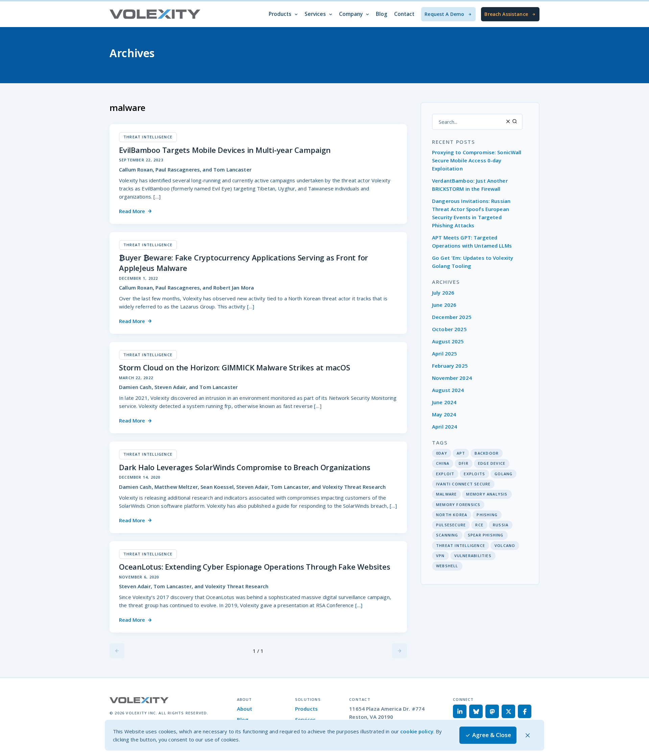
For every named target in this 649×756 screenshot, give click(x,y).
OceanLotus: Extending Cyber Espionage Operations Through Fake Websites (254, 567)
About (245, 708)
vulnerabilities (472, 555)
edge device (491, 463)
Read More (132, 211)
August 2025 (448, 341)
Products (306, 708)
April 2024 (444, 426)
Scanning (447, 534)
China (442, 463)
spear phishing (486, 534)
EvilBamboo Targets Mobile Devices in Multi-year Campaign (225, 150)
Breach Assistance (506, 14)
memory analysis (486, 494)
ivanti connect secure (463, 483)
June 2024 (444, 402)
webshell (447, 565)
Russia (500, 524)
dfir (463, 463)
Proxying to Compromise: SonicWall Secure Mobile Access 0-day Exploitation (477, 160)
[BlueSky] (476, 711)
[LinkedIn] (459, 711)
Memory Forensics (458, 504)
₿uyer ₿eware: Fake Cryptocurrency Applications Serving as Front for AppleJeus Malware (243, 262)
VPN (440, 555)
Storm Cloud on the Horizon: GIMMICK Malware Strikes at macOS (234, 367)
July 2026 (443, 292)
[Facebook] (524, 711)
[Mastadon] (492, 711)
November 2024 (452, 377)
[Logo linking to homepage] (155, 14)
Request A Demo (444, 14)
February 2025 (450, 365)
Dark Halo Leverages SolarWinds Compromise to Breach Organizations (244, 467)
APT (461, 453)
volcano (505, 545)
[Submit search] (514, 121)
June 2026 (444, 304)
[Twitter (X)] (508, 711)
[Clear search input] (508, 121)
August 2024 (448, 390)
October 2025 (449, 329)
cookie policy (416, 731)
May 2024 (444, 414)
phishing (487, 514)
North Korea (451, 514)
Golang (503, 473)
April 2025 (444, 353)
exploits (474, 473)
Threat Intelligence (460, 545)
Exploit (445, 473)
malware (446, 494)
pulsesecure (451, 524)
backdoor (487, 453)
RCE (479, 524)
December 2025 (452, 317)
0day (441, 453)
